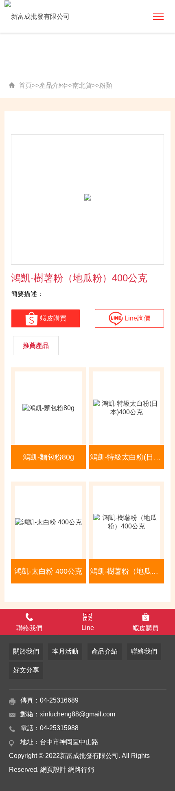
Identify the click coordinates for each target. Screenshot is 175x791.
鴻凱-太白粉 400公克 (48, 571)
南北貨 (82, 85)
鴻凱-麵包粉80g (48, 457)
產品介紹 (52, 85)
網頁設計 (53, 769)
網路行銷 (81, 769)
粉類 (105, 85)
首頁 (25, 85)
